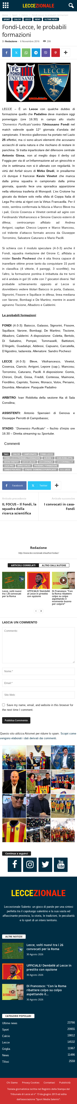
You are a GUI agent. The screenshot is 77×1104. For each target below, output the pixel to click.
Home (5, 14)
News (37, 19)
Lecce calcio (29, 461)
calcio (16, 454)
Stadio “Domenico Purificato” (41, 469)
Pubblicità (64, 1082)
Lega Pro (9, 465)
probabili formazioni (45, 465)
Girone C (48, 458)
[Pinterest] (55, 52)
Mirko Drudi (24, 465)
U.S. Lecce (65, 469)
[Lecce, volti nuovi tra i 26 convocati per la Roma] (13, 580)
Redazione (11, 41)
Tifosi (5, 1061)
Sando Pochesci (12, 469)
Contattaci (49, 1082)
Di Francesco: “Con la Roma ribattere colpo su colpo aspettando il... (46, 990)
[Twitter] (16, 52)
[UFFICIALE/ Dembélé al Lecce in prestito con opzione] (38, 580)
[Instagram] (30, 865)
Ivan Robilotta (65, 458)
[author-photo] (38, 533)
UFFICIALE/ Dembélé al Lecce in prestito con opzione (38, 593)
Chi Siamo (12, 1082)
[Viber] (45, 52)
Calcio (25, 14)
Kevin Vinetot (11, 461)
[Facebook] (6, 52)
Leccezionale (46, 461)
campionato (30, 454)
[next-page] (41, 611)
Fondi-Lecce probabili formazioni (22, 458)
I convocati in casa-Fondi (59, 506)
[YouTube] (61, 865)
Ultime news (51, 19)
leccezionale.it (65, 461)
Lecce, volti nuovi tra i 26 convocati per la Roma (11, 593)
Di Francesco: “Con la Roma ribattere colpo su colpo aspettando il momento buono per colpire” (62, 597)
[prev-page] (36, 611)
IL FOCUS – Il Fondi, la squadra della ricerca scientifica (19, 508)
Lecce (28, 19)
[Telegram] (36, 52)
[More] (65, 52)
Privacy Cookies (30, 1082)
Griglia (6, 1048)
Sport (15, 14)
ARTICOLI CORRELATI (23, 565)
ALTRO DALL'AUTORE (54, 565)
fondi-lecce (46, 454)
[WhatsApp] (26, 52)
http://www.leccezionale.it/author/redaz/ (38, 553)
